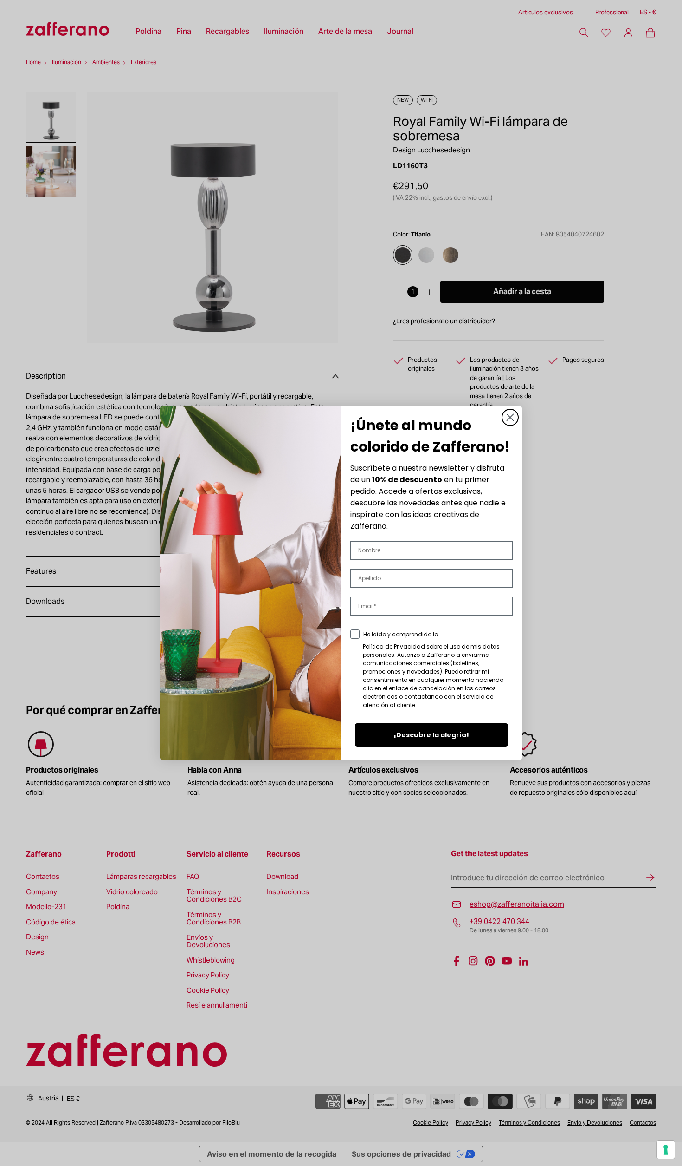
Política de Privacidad (394, 646)
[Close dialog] (510, 417)
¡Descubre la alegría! (431, 735)
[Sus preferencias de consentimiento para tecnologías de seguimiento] (666, 1150)
